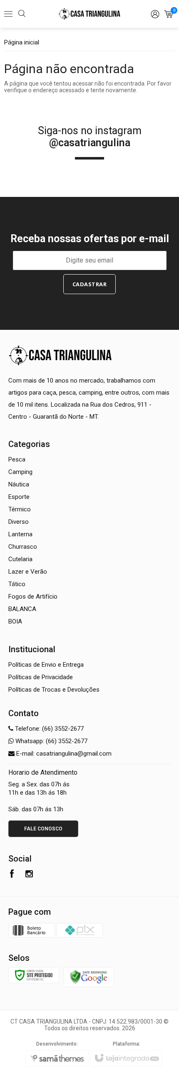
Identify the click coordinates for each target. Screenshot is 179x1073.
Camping (20, 472)
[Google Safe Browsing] (88, 976)
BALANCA (22, 609)
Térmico (19, 509)
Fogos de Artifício (32, 596)
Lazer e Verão (27, 571)
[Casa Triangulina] (89, 14)
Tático (16, 584)
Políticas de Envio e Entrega (46, 664)
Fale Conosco (43, 829)
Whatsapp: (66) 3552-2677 (50, 741)
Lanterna (20, 534)
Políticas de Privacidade (40, 677)
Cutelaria (20, 559)
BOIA (15, 621)
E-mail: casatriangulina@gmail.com (63, 753)
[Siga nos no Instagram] (29, 875)
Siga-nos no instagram (90, 137)
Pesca (16, 459)
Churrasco (22, 546)
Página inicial (21, 42)
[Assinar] (89, 284)
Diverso (18, 521)
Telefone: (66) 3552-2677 (48, 728)
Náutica (18, 484)
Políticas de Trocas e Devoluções (53, 689)
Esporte (19, 497)
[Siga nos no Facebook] (11, 875)
